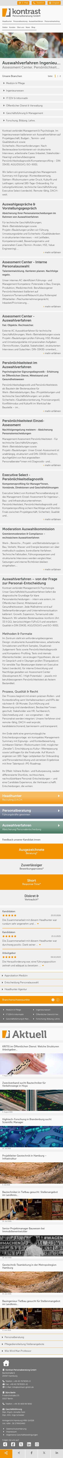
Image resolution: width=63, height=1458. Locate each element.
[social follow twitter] (21, 1444)
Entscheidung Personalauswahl (22, 982)
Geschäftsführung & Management (24, 113)
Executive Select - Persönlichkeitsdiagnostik (22, 477)
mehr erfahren (53, 252)
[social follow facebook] (13, 1444)
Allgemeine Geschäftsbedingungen (22, 1435)
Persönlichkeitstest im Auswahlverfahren (19, 365)
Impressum (11, 1432)
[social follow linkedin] (29, 1444)
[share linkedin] (57, 1454)
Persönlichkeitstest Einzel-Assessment (23, 423)
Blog (33, 27)
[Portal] (32, 13)
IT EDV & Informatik (17, 98)
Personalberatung (20, 21)
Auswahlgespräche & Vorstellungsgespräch (19, 206)
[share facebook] (31, 1454)
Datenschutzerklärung (16, 1429)
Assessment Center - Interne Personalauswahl (24, 264)
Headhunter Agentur (16, 989)
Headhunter (7, 21)
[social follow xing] (5, 1444)
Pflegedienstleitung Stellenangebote (24, 1344)
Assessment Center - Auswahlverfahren (18, 318)
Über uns (20, 27)
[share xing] (19, 1454)
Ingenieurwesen (15, 90)
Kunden (12, 27)
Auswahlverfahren (36, 21)
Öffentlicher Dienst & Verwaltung (24, 105)
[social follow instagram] (37, 1444)
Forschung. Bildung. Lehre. (20, 120)
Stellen (5, 27)
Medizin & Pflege (15, 83)
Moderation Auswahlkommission (28, 529)
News (28, 27)
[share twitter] (44, 1454)
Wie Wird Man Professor (18, 1350)
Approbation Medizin (16, 975)
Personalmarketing (52, 21)
